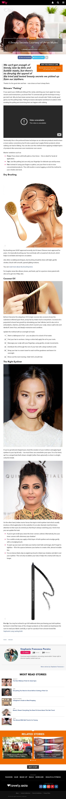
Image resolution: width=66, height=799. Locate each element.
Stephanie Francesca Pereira (30, 49)
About (17, 793)
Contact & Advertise (25, 793)
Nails (31, 777)
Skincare (39, 777)
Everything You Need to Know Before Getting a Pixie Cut (30, 690)
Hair (16, 777)
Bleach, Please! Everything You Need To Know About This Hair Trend (34, 710)
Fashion (9, 777)
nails (14, 718)
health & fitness (17, 698)
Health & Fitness (53, 777)
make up (15, 679)
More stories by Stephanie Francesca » (52, 667)
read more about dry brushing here (21, 267)
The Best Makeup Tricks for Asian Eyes (24, 681)
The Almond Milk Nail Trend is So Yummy (25, 720)
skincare (32, 38)
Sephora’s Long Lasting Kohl (12, 631)
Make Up (23, 777)
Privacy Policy (47, 793)
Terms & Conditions (37, 793)
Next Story (33, 767)
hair (14, 688)
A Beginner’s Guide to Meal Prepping (24, 700)
